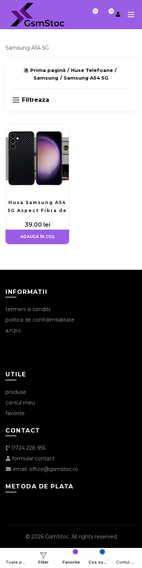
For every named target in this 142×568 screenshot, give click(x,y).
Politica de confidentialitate (39, 319)
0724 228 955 (28, 448)
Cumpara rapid (62, 143)
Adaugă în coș (37, 236)
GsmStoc (57, 536)
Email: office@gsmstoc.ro (44, 469)
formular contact (33, 458)
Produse (15, 392)
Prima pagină (48, 70)
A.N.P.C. (13, 330)
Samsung (45, 78)
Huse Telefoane (92, 70)
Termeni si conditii (28, 309)
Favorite (95, 11)
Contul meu (20, 402)
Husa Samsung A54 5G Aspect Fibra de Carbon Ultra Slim (37, 210)
